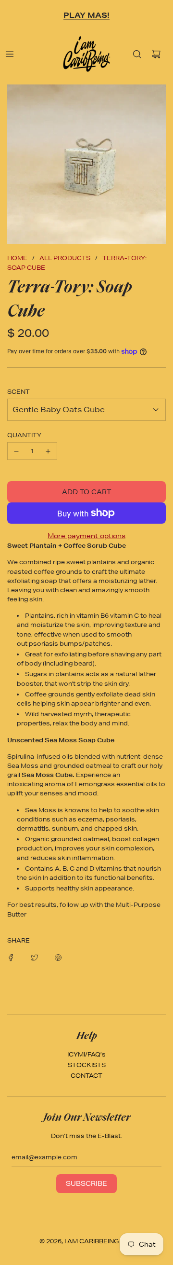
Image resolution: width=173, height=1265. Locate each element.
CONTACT (86, 1075)
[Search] (137, 54)
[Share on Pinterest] (58, 957)
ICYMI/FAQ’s (86, 1054)
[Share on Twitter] (35, 957)
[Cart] (156, 54)
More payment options (86, 535)
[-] (16, 451)
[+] (48, 451)
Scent (18, 392)
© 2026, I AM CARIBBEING (79, 1241)
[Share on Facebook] (11, 957)
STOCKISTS (87, 1065)
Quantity (24, 435)
